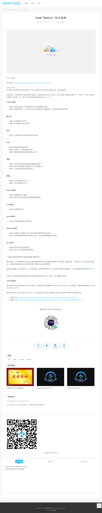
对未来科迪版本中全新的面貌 (15, 469)
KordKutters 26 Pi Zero (44, 388)
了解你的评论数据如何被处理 (36, 405)
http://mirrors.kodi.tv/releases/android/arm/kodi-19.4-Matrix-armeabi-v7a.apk (47, 297)
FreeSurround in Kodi (74, 388)
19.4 (9, 359)
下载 (32, 3)
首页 (26, 3)
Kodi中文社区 (49, 508)
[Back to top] (99, 505)
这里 (27, 269)
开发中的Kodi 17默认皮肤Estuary (16, 466)
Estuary (15, 10)
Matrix (26, 10)
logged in (16, 401)
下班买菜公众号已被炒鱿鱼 (15, 388)
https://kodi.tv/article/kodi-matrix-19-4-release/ (33, 83)
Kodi (20, 10)
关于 (39, 3)
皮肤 (9, 10)
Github (48, 97)
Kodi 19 (21, 359)
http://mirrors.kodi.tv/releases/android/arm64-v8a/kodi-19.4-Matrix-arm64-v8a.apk (49, 300)
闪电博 (54, 510)
